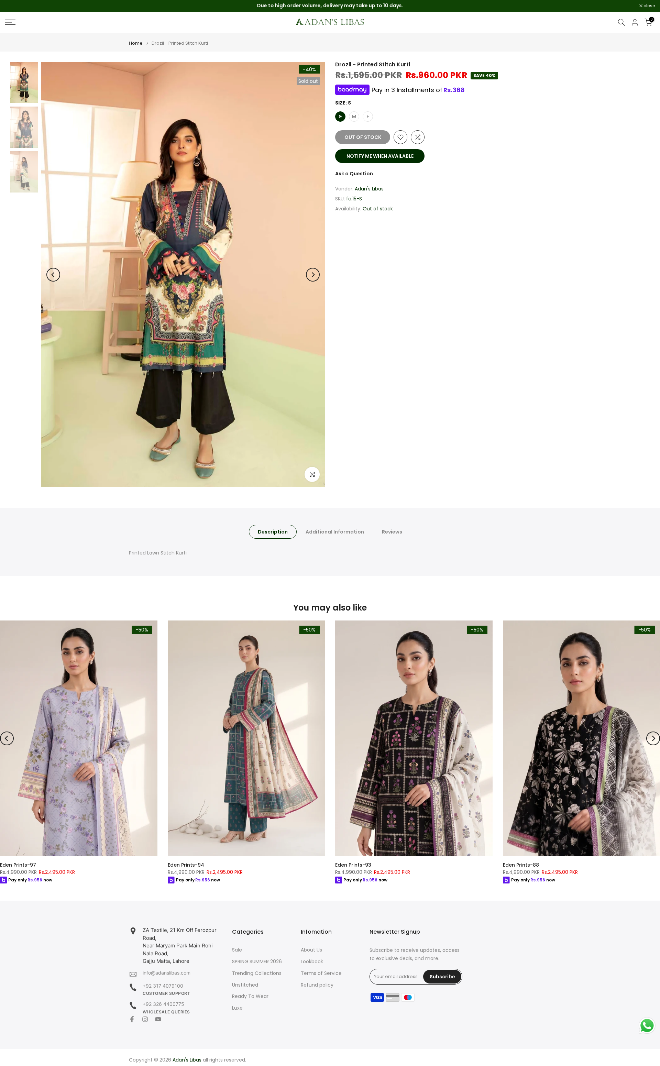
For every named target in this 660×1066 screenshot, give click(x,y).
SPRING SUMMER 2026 (257, 961)
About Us (311, 950)
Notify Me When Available (380, 156)
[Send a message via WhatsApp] (647, 1025)
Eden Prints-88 (521, 864)
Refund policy (317, 985)
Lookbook (312, 961)
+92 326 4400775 (163, 1004)
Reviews (392, 531)
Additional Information (335, 531)
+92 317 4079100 (163, 986)
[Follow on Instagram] (145, 1019)
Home (136, 43)
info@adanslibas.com (166, 973)
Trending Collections (257, 973)
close (14, 6)
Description (273, 531)
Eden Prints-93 (353, 864)
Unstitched (245, 985)
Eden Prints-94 (186, 864)
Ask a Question (354, 173)
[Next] (313, 275)
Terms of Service (321, 973)
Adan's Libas (369, 188)
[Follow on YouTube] (158, 1019)
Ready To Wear (250, 996)
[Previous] (53, 275)
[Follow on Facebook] (132, 1019)
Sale (237, 950)
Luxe (237, 1008)
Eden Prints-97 (18, 864)
